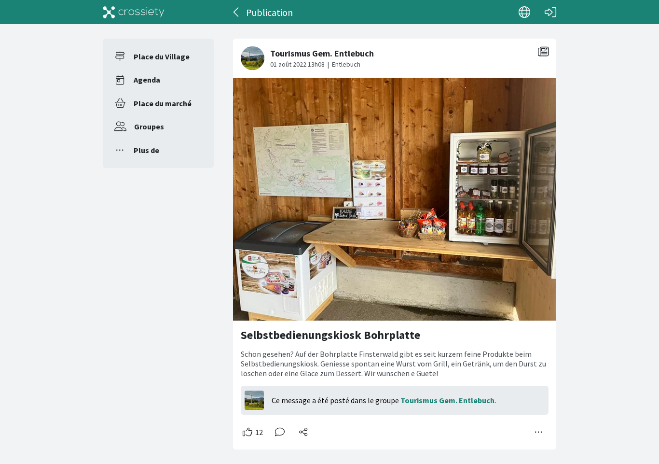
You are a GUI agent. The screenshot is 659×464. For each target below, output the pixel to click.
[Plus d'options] (539, 432)
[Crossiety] (133, 12)
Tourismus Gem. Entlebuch (447, 400)
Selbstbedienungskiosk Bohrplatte (330, 334)
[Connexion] (550, 12)
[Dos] (236, 12)
